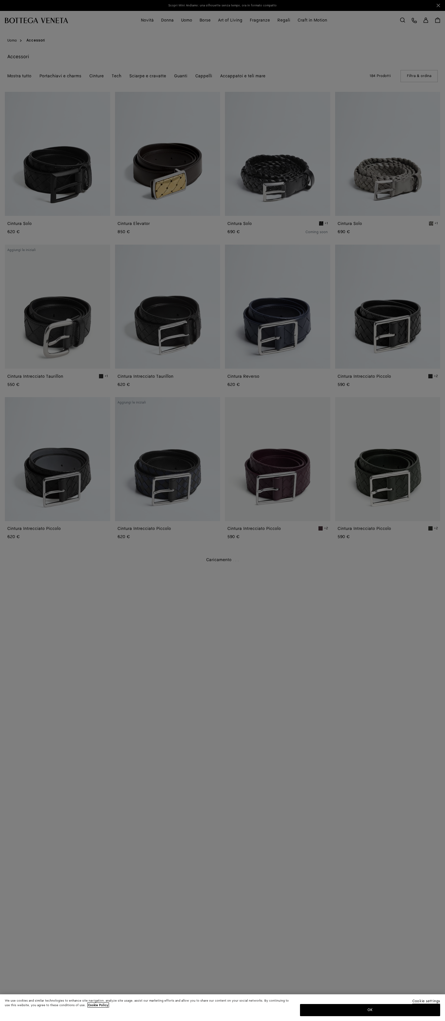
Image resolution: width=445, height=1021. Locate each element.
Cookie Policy (98, 1005)
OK (370, 1010)
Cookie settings (426, 1001)
